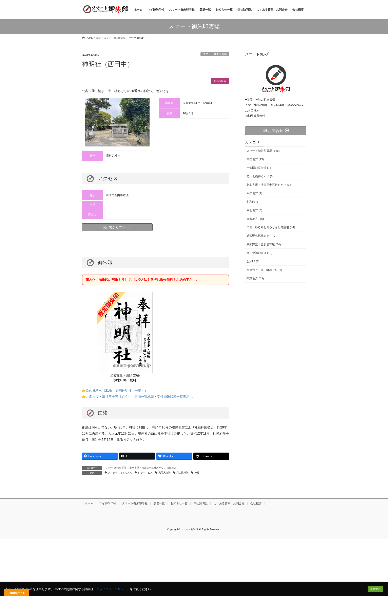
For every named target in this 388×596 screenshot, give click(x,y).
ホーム (89, 503)
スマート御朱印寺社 (135, 503)
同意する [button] (375, 589)
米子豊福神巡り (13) (259, 253)
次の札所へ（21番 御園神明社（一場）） (117, 390)
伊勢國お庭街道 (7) (259, 167)
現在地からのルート (117, 227)
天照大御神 (164, 472)
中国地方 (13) (255, 159)
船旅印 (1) (253, 261)
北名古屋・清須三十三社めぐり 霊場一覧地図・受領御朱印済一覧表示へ (139, 396)
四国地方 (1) (254, 193)
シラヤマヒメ (145, 472)
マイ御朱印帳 (107, 503)
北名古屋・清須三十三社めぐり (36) (269, 184)
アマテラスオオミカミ (120, 472)
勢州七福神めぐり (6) (260, 176)
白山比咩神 (182, 472)
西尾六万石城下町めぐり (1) (264, 269)
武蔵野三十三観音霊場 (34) (264, 244)
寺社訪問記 (200, 503)
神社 (196, 472)
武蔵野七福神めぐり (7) (261, 235)
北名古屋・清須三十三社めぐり (146, 467)
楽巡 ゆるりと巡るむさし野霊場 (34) (271, 227)
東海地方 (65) (255, 218)
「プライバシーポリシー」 (111, 589)
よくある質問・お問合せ (229, 503)
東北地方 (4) (254, 210)
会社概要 (256, 503)
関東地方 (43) (255, 278)
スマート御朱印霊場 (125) (263, 150)
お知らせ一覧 (179, 503)
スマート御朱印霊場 (215, 54)
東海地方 (171, 467)
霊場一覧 (159, 503)
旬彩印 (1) (253, 201)
